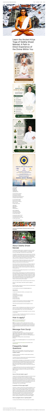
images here (18, 342)
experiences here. (15, 343)
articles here (24, 342)
